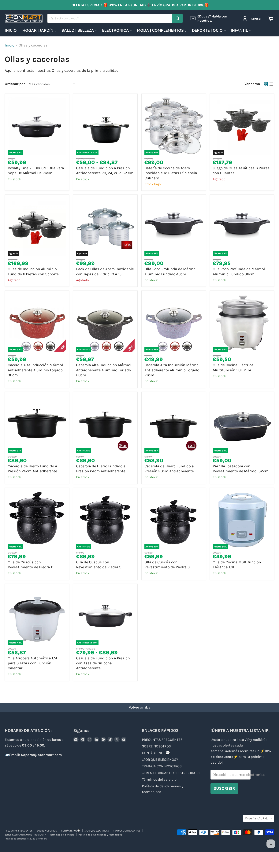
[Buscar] (177, 18)
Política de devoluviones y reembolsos (100, 834)
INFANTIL (240, 30)
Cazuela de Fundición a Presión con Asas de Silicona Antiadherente (103, 663)
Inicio (9, 45)
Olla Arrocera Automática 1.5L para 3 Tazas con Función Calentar (33, 663)
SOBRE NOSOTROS (156, 746)
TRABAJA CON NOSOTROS (162, 766)
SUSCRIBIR (224, 788)
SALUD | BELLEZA (78, 30)
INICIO (11, 30)
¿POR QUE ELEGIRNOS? (160, 760)
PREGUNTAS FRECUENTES (162, 740)
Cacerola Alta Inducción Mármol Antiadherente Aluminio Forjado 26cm (172, 370)
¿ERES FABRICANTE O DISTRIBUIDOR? (171, 773)
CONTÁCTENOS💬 (156, 753)
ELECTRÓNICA (116, 30)
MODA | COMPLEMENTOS (161, 30)
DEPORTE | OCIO (208, 30)
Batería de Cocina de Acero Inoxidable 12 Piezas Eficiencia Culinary (170, 173)
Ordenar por (15, 84)
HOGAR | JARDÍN (38, 30)
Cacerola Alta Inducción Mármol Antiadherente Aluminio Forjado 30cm (35, 370)
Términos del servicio (159, 779)
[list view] (271, 84)
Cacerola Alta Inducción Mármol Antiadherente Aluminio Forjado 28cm (103, 370)
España (257, 818)
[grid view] (266, 84)
